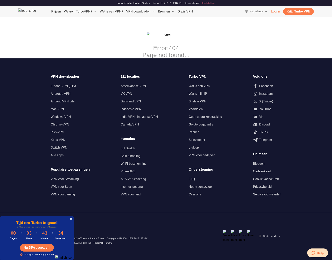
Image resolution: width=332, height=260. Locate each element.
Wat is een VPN (199, 86)
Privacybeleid (262, 186)
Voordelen (196, 109)
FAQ (192, 179)
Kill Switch (128, 148)
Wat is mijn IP (198, 93)
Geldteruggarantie (201, 124)
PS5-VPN (57, 132)
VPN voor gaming (63, 194)
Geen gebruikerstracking (205, 116)
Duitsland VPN (131, 101)
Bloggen (259, 163)
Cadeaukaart (262, 171)
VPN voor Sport (61, 186)
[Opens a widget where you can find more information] (317, 253)
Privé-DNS (128, 171)
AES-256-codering (133, 179)
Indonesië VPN (131, 109)
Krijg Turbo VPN (298, 11)
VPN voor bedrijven (202, 155)
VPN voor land (131, 194)
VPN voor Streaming (65, 179)
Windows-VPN (61, 116)
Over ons (195, 194)
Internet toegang (132, 186)
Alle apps (57, 155)
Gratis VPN (185, 11)
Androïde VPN (61, 93)
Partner (194, 132)
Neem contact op (200, 186)
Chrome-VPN (60, 124)
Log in (275, 11)
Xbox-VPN (58, 139)
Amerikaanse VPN (133, 86)
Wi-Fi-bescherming (134, 163)
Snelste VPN (197, 101)
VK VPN (126, 93)
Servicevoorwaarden (267, 194)
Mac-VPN (57, 109)
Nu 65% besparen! (37, 247)
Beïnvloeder (197, 139)
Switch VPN (59, 147)
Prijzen (56, 11)
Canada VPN (130, 124)
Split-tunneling (130, 156)
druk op (194, 147)
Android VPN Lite (63, 101)
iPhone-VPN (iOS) (63, 86)
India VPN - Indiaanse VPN (139, 116)
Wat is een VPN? (111, 11)
